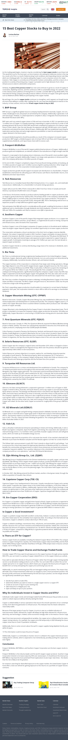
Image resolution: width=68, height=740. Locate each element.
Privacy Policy (29, 723)
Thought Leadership (25, 710)
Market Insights (17, 15)
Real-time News (7, 707)
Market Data (31, 15)
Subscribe (61, 9)
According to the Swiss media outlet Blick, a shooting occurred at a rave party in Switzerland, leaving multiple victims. (44, 18)
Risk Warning (40, 723)
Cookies (4, 723)
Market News (4, 15)
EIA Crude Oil (57, 716)
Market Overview (7, 704)
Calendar (44, 15)
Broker (58, 15)
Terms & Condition (16, 723)
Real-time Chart (42, 707)
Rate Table (40, 704)
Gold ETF (55, 713)
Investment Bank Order (60, 710)
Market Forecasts (7, 710)
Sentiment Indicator (59, 707)
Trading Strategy (24, 704)
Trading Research (24, 707)
